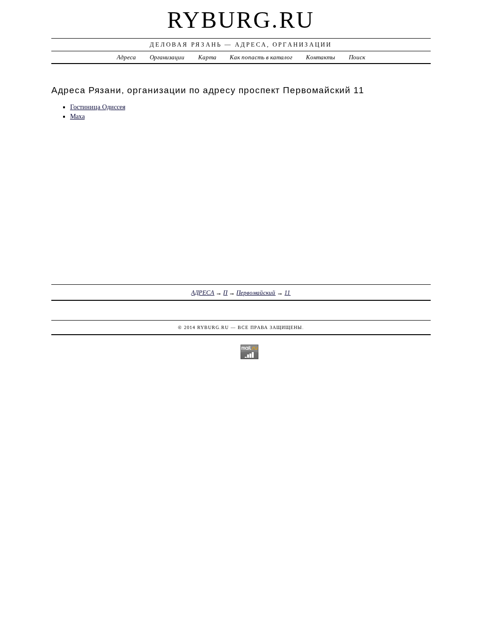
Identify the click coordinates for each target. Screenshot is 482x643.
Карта (207, 57)
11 (287, 292)
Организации (167, 57)
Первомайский (255, 292)
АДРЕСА (202, 292)
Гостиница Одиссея (97, 107)
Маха (77, 116)
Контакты (320, 57)
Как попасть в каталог (261, 57)
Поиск (357, 57)
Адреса (126, 57)
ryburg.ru (240, 20)
